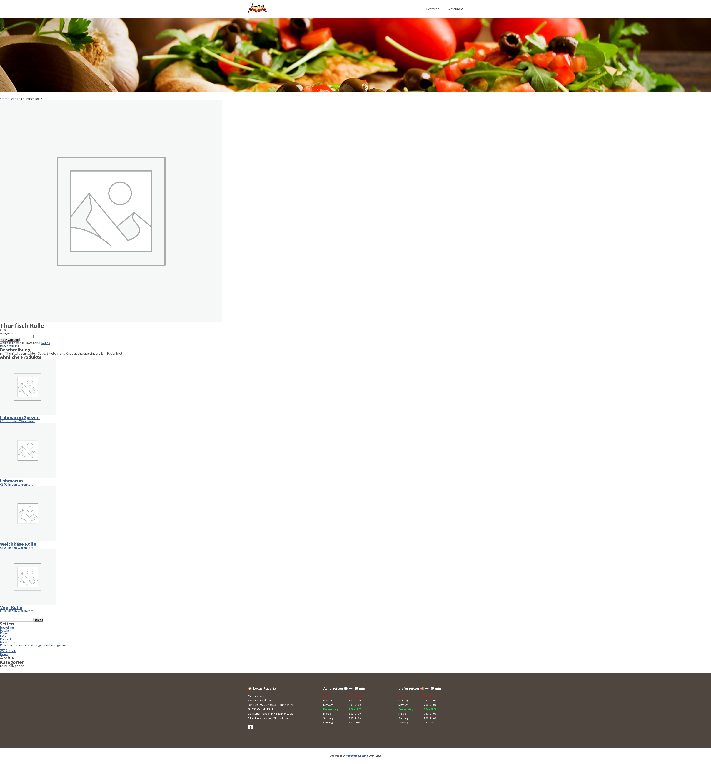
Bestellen (432, 9)
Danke (4, 633)
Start (3, 99)
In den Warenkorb (9, 339)
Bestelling (7, 627)
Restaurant (455, 9)
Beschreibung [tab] (9, 346)
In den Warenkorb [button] (22, 421)
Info (3, 636)
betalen (5, 630)
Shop (3, 648)
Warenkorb (8, 651)
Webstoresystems (356, 755)
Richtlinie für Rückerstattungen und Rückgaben (33, 645)
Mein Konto (8, 642)
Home (4, 654)
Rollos (13, 99)
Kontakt (5, 639)
